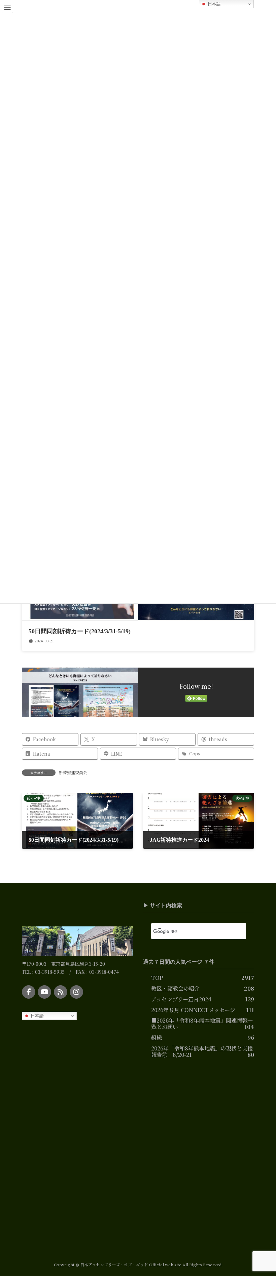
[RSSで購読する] (60, 991)
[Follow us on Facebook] (28, 991)
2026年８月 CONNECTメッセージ (193, 1009)
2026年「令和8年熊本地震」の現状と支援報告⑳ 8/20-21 (202, 1051)
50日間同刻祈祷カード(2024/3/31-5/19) (80, 631)
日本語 (36, 1015)
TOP (157, 977)
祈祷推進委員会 (73, 772)
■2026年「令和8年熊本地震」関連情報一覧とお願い (202, 1023)
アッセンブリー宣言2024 (181, 999)
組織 (156, 1037)
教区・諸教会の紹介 (175, 988)
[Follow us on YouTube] (44, 991)
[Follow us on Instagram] (76, 991)
